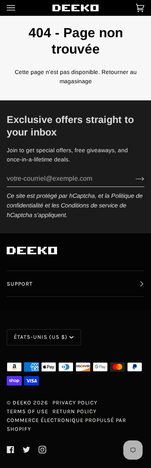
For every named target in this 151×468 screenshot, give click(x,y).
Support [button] (20, 284)
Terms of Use (27, 411)
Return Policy (74, 411)
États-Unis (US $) (41, 337)
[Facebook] (10, 449)
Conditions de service (89, 205)
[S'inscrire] (133, 178)
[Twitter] (26, 449)
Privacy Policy (74, 402)
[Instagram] (42, 449)
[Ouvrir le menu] (19, 7)
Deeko (22, 402)
